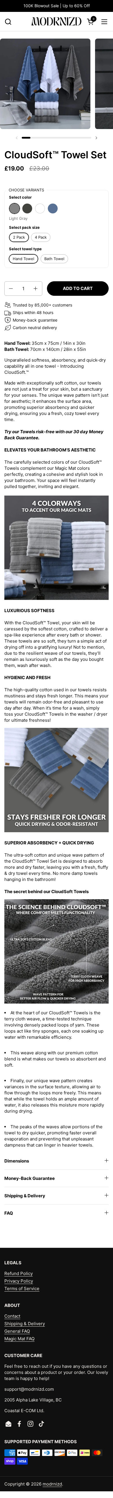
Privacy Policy (18, 1281)
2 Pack (19, 237)
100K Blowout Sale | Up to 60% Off (56, 5)
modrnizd (52, 1484)
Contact (12, 1316)
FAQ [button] (8, 1213)
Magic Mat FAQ (19, 1338)
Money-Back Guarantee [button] (29, 1178)
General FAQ (17, 1331)
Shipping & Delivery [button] (24, 1195)
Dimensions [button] (16, 1161)
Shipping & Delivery (24, 1323)
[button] (8, 21)
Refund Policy (18, 1273)
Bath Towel (54, 258)
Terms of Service (21, 1288)
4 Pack (41, 237)
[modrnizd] (56, 21)
